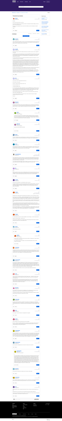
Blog (23, 408)
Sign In (48, 1)
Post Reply (36, 399)
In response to (19, 125)
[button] (13, 30)
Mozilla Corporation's (15, 415)
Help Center (34, 404)
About (13, 404)
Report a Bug (35, 405)
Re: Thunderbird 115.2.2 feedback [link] (24, 12)
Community (26, 1)
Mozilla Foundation (14, 406)
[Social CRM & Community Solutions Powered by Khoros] (48, 419)
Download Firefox (25, 404)
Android (24, 406)
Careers (13, 407)
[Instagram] (47, 404)
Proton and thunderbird (44, 33)
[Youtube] (48, 404)
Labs (30, 1)
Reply (37, 30)
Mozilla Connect (14, 2)
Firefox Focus (24, 407)
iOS (23, 405)
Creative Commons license (35, 416)
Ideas (18, 1)
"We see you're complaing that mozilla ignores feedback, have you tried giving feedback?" (45, 22)
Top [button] (13, 419)
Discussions (21, 1)
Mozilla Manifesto (14, 405)
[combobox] (31, 7)
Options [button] (48, 12)
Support (44, 1)
